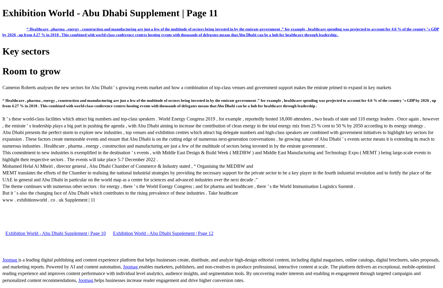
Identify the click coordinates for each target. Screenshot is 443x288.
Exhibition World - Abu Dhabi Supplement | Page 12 (163, 233)
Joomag (10, 259)
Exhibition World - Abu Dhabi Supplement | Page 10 (55, 233)
